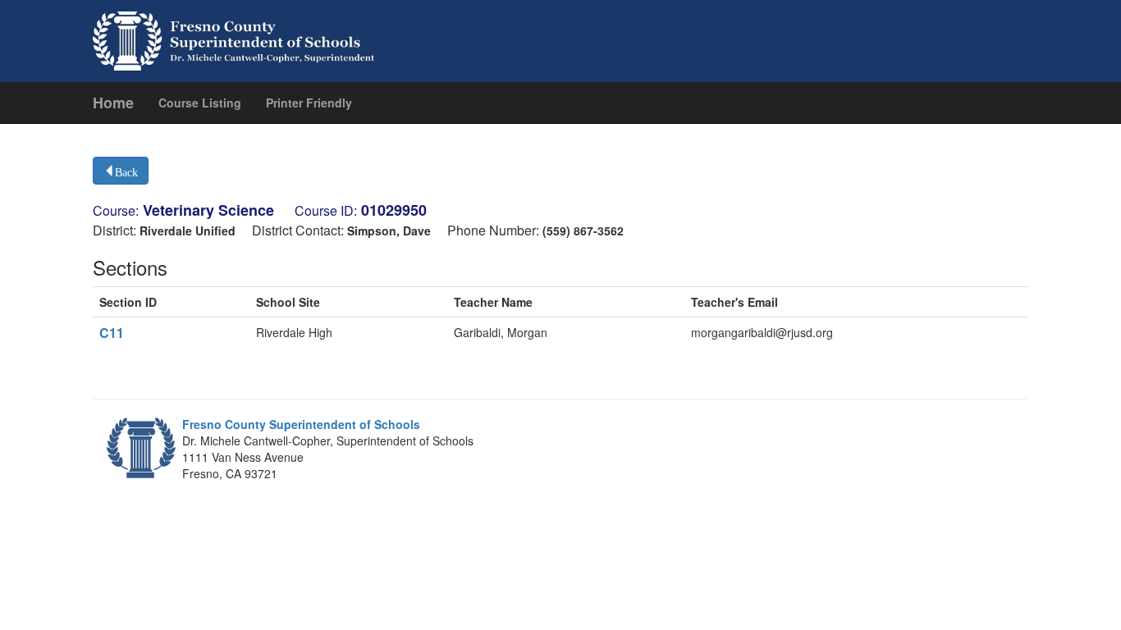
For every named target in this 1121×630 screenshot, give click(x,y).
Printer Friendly (309, 102)
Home (113, 102)
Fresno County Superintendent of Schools (301, 424)
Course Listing (199, 102)
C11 (111, 332)
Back (126, 170)
